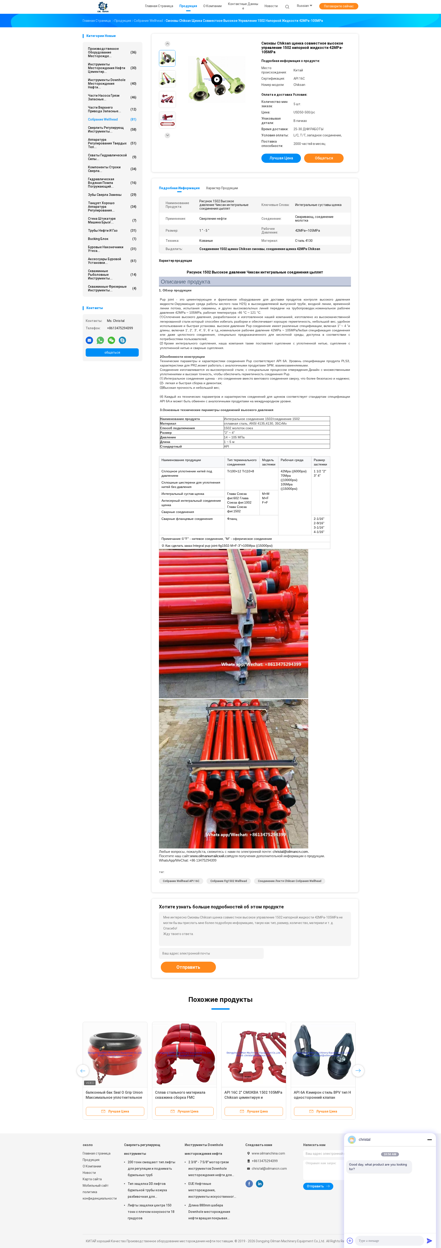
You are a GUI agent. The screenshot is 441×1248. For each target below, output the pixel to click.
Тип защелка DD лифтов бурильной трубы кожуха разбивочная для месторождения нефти (147, 1191)
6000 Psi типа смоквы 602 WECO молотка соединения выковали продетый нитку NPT (253, 1097)
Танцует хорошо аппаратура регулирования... (112, 206)
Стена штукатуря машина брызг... (112, 220)
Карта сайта (92, 1179)
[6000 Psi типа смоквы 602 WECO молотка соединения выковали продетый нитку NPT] (254, 1054)
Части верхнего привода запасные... (112, 109)
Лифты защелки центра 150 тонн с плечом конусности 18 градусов (151, 1211)
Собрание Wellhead (112, 119)
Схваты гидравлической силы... (112, 157)
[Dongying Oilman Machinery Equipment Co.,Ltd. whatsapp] (100, 340)
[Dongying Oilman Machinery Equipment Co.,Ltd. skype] (122, 340)
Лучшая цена (281, 158)
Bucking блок (112, 239)
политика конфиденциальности (99, 1195)
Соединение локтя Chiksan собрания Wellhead (289, 881)
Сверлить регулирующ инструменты (142, 1149)
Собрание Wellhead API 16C (181, 881)
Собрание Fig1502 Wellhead (228, 881)
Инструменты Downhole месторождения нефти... (112, 83)
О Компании (92, 1166)
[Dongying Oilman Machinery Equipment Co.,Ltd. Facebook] (249, 1184)
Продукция (91, 1160)
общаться (112, 352)
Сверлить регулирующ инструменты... (112, 129)
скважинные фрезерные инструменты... (112, 288)
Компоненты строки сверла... (112, 169)
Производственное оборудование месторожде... (112, 52)
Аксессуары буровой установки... (112, 261)
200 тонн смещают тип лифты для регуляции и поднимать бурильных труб (151, 1168)
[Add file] (350, 1241)
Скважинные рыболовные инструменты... (112, 274)
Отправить (188, 967)
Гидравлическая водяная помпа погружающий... (112, 182)
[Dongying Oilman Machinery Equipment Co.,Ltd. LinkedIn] (259, 1184)
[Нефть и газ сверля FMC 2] (216, 79)
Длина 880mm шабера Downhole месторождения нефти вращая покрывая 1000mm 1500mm (209, 1212)
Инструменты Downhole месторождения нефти (204, 1149)
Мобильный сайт (96, 1185)
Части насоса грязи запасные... (112, 97)
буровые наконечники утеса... (112, 249)
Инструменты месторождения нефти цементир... (112, 67)
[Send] (429, 1241)
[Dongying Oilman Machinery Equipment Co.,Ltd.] (103, 6)
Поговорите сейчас (339, 6)
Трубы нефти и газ (112, 230)
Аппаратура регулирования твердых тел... (112, 143)
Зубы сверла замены (112, 195)
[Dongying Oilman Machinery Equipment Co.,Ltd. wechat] (111, 340)
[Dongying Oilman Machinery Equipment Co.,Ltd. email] (89, 340)
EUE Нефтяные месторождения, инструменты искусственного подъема (212, 1191)
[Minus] (429, 1139)
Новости (89, 1173)
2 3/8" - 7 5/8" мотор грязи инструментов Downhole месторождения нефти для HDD (210, 1169)
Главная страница (96, 1153)
